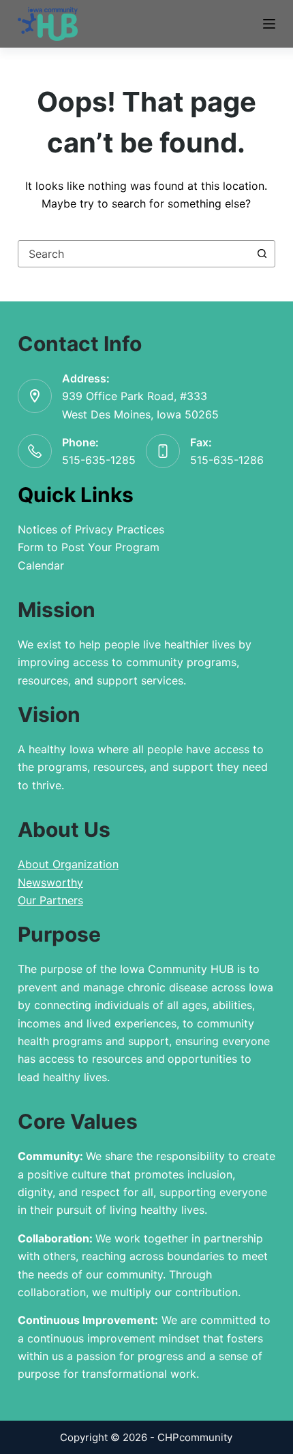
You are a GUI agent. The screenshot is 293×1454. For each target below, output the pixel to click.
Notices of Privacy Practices (91, 529)
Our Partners (50, 900)
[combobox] (133, 253)
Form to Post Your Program (88, 547)
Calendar (41, 565)
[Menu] (269, 24)
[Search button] (262, 254)
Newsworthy (50, 882)
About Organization (68, 864)
